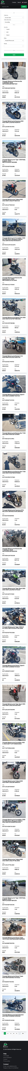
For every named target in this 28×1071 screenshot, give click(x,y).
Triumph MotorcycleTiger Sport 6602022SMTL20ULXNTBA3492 (13, 704)
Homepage (6, 1055)
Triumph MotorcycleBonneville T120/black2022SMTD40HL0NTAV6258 (12, 550)
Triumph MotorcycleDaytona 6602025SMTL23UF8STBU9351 (12, 121)
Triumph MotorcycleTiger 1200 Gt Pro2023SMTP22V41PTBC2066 (13, 627)
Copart (7, 29)
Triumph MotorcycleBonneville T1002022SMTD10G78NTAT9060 (13, 472)
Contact (14, 2)
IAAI (7, 32)
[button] (24, 2)
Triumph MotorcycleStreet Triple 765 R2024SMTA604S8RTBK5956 (13, 938)
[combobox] (14, 17)
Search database (7, 1057)
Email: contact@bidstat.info (10, 1066)
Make (5, 38)
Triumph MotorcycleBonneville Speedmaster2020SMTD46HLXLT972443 (12, 279)
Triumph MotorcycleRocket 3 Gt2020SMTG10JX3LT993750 (12, 356)
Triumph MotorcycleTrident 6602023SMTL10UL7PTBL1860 (12, 860)
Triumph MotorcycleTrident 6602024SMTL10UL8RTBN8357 (12, 781)
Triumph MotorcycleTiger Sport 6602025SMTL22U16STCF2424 (13, 589)
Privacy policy (6, 1061)
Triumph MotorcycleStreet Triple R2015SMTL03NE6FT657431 (13, 395)
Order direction (7, 19)
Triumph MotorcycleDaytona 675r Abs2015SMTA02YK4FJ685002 (13, 510)
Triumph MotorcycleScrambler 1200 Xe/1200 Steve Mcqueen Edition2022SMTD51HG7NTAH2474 (13, 239)
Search (19, 2)
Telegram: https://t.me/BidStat (10, 1068)
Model (5, 43)
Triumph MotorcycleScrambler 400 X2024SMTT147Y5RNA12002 (13, 743)
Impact (7, 35)
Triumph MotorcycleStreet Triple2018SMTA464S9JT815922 (12, 976)
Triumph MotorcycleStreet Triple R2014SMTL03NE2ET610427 (13, 666)
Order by (6, 15)
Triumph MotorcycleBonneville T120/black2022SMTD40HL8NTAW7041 (12, 83)
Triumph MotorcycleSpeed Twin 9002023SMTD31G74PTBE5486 (13, 318)
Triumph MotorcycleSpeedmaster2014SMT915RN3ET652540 (13, 1015)
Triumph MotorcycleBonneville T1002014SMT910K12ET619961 (13, 433)
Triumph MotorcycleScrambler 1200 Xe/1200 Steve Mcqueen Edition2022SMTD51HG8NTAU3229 (13, 821)
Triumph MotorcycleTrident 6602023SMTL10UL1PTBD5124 (12, 200)
